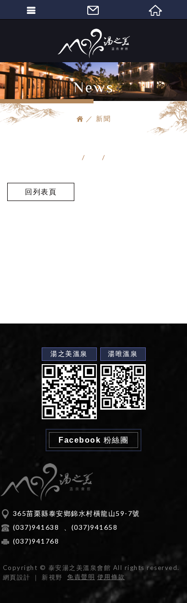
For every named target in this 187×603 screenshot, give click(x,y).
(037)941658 (94, 527)
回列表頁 (41, 192)
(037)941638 (36, 527)
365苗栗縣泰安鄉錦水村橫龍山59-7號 (76, 513)
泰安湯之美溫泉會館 (93, 43)
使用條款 (111, 577)
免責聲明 (81, 577)
